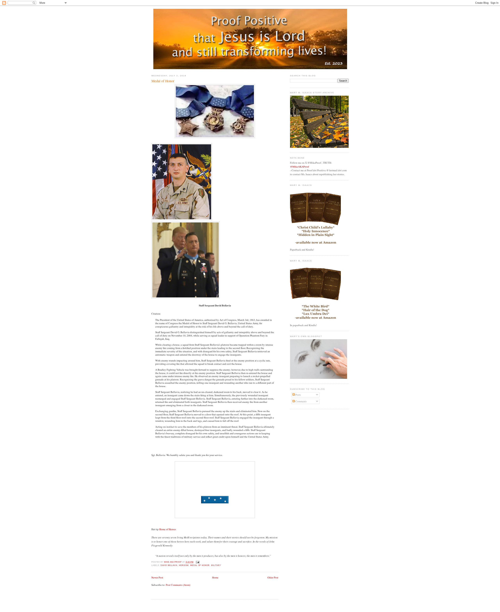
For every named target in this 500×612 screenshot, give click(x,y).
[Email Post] (197, 562)
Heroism (184, 565)
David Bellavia (169, 565)
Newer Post (157, 577)
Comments (301, 401)
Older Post (272, 577)
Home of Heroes (167, 529)
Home (215, 577)
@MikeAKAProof (299, 166)
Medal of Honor (200, 565)
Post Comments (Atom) (178, 585)
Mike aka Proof (173, 562)
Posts (298, 394)
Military (216, 565)
